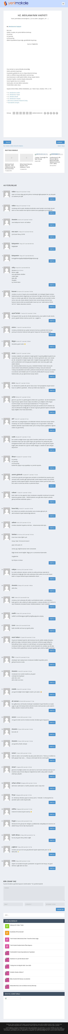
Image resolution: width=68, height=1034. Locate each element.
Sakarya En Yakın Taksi (16, 925)
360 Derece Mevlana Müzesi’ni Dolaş (18, 100)
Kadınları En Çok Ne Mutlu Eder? (19, 958)
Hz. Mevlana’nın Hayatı (14, 94)
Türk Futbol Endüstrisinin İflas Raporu (21, 945)
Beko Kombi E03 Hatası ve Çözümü (20, 979)
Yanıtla (52, 199)
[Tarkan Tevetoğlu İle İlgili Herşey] (41, 154)
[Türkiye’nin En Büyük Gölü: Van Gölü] (7, 966)
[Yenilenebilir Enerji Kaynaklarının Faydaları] (7, 953)
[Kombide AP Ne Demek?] (7, 933)
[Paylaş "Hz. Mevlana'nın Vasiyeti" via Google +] (20, 113)
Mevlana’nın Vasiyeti (15, 26)
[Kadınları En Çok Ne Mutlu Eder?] (7, 960)
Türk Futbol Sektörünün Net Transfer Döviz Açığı (24, 938)
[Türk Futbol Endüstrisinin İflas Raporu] (7, 946)
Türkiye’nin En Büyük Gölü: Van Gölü (20, 965)
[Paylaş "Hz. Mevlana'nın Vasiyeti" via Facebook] (14, 113)
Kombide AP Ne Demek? (17, 932)
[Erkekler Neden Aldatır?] (7, 973)
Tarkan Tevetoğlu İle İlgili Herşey (41, 158)
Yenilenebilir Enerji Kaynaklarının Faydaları (22, 952)
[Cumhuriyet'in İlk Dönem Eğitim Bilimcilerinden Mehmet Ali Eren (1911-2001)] (56, 154)
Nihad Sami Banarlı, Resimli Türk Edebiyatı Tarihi (26, 165)
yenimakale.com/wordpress (22, 18)
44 (46, 18)
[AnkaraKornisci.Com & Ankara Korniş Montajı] (7, 987)
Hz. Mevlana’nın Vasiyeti (14, 98)
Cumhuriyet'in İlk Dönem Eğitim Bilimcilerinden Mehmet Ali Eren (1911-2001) (55, 160)
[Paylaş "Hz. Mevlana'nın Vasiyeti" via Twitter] (17, 113)
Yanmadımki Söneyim (13, 102)
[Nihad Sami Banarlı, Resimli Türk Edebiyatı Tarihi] (26, 158)
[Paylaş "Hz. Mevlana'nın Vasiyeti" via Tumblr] (24, 113)
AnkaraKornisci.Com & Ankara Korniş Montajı (23, 985)
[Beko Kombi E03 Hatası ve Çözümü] (7, 980)
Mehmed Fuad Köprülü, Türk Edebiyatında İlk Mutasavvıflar (10, 166)
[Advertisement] (32, 55)
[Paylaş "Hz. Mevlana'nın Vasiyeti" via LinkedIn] (30, 113)
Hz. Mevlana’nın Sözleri (14, 92)
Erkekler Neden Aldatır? (17, 972)
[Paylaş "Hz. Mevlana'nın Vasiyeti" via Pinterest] (27, 113)
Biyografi (41, 18)
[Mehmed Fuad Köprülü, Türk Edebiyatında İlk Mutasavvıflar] (11, 158)
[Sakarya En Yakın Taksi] (7, 926)
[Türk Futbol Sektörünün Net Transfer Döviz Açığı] (7, 940)
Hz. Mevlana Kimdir (13, 96)
